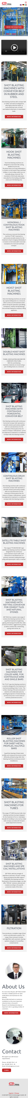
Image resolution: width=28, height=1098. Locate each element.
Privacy (17, 1093)
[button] (2, 21)
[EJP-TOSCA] (6, 3)
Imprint (11, 1093)
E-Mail (6, 1070)
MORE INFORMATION (14, 27)
